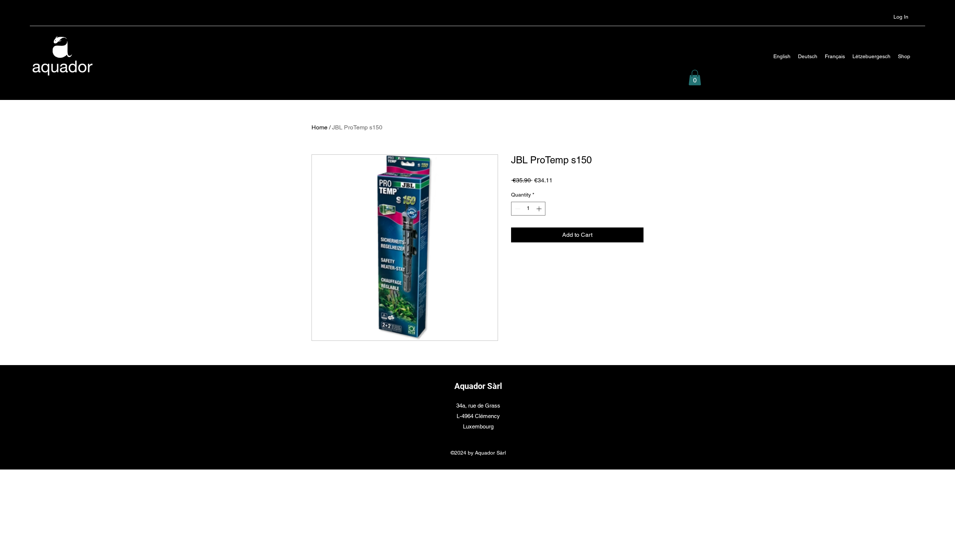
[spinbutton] (528, 208)
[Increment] (539, 208)
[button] (694, 77)
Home (319, 127)
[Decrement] (517, 208)
